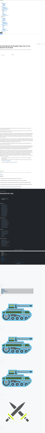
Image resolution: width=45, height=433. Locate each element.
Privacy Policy (2, 259)
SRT (3, 12)
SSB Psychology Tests (5, 22)
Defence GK (4, 14)
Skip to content (1, 0)
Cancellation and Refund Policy (4, 254)
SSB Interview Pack (5, 10)
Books (2, 6)
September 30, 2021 (14, 162)
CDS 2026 (4, 4)
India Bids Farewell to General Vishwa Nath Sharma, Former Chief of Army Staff (10, 186)
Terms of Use (2, 253)
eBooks (2, 9)
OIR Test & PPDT (5, 8)
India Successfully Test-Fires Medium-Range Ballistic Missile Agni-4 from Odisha (11, 178)
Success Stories (3, 16)
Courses (2, 17)
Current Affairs (3, 290)
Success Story (3, 284)
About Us (2, 251)
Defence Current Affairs (5, 15)
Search (1, 32)
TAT (3, 11)
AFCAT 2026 (4, 5)
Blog (2, 287)
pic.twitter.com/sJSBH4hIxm (6, 160)
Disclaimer (2, 260)
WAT (3, 27)
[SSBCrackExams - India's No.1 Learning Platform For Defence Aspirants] (2, 1)
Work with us (2, 257)
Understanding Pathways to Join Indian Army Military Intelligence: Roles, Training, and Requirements (13, 180)
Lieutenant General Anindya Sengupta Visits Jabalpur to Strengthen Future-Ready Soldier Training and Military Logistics (16, 184)
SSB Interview (4, 3)
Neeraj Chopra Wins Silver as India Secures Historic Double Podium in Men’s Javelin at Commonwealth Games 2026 (15, 182)
